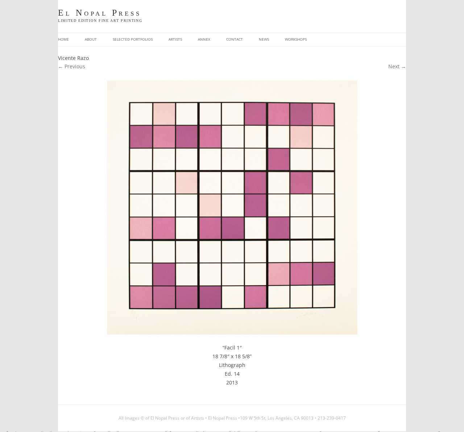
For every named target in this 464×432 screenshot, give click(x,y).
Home (63, 39)
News (264, 39)
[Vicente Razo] (232, 207)
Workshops (296, 39)
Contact (234, 39)
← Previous (71, 66)
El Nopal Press (99, 13)
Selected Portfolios (133, 39)
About (91, 39)
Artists (175, 39)
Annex (204, 39)
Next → (397, 66)
